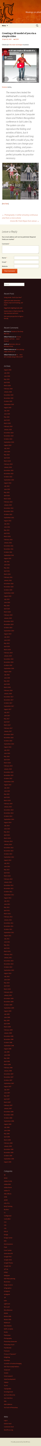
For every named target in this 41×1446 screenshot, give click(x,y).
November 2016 (8, 737)
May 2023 (6, 492)
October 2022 (8, 514)
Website (5, 266)
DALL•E (6, 1231)
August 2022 (7, 521)
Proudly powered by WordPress (20, 1442)
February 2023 (8, 502)
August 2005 (7, 1162)
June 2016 (7, 753)
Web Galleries (8, 1404)
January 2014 (8, 844)
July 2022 (6, 524)
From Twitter (8, 1250)
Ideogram (7, 1275)
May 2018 (6, 681)
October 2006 (8, 1118)
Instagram (7, 1291)
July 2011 (6, 939)
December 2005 (8, 1149)
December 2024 (8, 433)
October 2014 (8, 816)
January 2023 (8, 505)
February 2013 (8, 879)
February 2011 (8, 954)
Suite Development (9, 1379)
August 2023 (7, 483)
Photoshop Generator (10, 1341)
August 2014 (7, 822)
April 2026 (7, 382)
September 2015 (9, 781)
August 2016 (7, 747)
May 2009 (6, 1020)
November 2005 (8, 1152)
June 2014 (7, 829)
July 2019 (6, 637)
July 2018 (6, 675)
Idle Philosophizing (9, 1279)
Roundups (7, 1360)
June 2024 (7, 451)
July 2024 (6, 448)
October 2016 (8, 741)
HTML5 (6, 1272)
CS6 (5, 1228)
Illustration (7, 1282)
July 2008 (6, 1052)
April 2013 (7, 873)
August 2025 (7, 407)
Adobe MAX (7, 1184)
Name (4, 258)
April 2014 (7, 835)
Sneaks (6, 1373)
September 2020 (9, 593)
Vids (5, 1401)
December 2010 (8, 961)
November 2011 (8, 926)
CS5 (5, 1225)
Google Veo (7, 1266)
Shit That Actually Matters (11, 1367)
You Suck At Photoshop (11, 1407)
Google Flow (7, 1257)
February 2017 (8, 728)
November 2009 (8, 1001)
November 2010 (8, 964)
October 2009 (8, 1005)
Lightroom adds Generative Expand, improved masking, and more (13, 303)
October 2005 (8, 1156)
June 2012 (7, 904)
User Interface (8, 1398)
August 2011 (7, 935)
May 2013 (6, 869)
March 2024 (7, 461)
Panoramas (7, 1335)
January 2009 (8, 1033)
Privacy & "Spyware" (10, 1354)
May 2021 (6, 568)
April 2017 (7, 722)
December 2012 (8, 885)
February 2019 (8, 653)
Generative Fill (8, 1253)
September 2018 (9, 668)
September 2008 (9, 1046)
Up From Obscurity (9, 1395)
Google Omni (8, 1260)
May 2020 (6, 605)
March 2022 (7, 536)
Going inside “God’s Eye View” (13, 297)
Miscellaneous (8, 1310)
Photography (8, 1338)
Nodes (6, 1332)
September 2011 (9, 932)
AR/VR (17, 39)
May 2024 (6, 455)
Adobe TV (7, 1190)
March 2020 (7, 612)
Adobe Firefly (8, 1181)
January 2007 (8, 1108)
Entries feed (7, 1424)
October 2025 (8, 401)
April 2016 (7, 759)
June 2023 (7, 489)
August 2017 (7, 709)
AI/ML (5, 1197)
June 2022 (7, 527)
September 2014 (9, 819)
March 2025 (7, 423)
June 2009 (7, 1017)
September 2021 (9, 555)
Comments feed (9, 1427)
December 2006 (8, 1112)
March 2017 (7, 725)
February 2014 (8, 841)
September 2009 (9, 1008)
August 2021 (7, 558)
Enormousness (8, 1244)
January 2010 (8, 995)
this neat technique (15, 45)
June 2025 (7, 414)
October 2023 (8, 477)
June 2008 (7, 1055)
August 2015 (7, 785)
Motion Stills (7, 1316)
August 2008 (7, 1049)
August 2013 (7, 860)
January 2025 (8, 429)
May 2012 (6, 907)
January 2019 (8, 656)
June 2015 (7, 791)
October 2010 (8, 967)
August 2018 (7, 671)
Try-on (6, 1385)
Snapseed (7, 1370)
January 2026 (8, 392)
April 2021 (7, 571)
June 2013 (7, 866)
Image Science (8, 1285)
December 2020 (8, 583)
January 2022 (8, 543)
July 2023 (6, 486)
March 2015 (7, 800)
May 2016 (6, 756)
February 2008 (8, 1068)
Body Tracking (8, 1206)
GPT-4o (6, 1269)
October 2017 (8, 703)
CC (5, 1213)
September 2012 (9, 895)
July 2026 (6, 373)
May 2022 (6, 530)
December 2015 (8, 772)
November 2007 (8, 1077)
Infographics (7, 1288)
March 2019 (7, 649)
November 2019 (8, 624)
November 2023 (8, 473)
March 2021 (7, 574)
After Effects (7, 1194)
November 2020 (8, 587)
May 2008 (6, 1058)
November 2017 (8, 700)
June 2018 (7, 678)
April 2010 (7, 986)
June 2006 (7, 1130)
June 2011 (7, 942)
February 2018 (8, 690)
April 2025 (7, 420)
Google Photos (8, 1263)
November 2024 (8, 436)
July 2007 (6, 1090)
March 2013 (7, 876)
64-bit (5, 1178)
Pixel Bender (7, 1348)
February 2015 (8, 803)
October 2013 (8, 854)
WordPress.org (8, 1430)
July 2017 (6, 712)
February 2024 (8, 464)
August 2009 (7, 1011)
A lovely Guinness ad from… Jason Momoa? (12, 339)
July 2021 (6, 561)
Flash (5, 1247)
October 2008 (8, 1042)
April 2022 (7, 533)
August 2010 (7, 973)
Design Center (8, 1238)
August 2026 (7, 370)
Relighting (7, 1357)
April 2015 (7, 797)
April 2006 (7, 1137)
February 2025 (8, 426)
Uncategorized (8, 1392)
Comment (6, 244)
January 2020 (8, 618)
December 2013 (8, 847)
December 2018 (8, 659)
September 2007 (9, 1083)
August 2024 (7, 445)
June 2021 (7, 565)
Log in (5, 1420)
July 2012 (6, 901)
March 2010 (7, 989)
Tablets (6, 1382)
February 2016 (8, 766)
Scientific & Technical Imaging (12, 1363)
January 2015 (8, 807)
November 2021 (8, 549)
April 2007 (7, 1099)
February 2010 (8, 992)
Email (4, 262)
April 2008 (7, 1061)
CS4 (5, 1222)
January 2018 (8, 693)
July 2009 (6, 1014)
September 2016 (9, 744)
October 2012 (8, 891)
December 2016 (8, 734)
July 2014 (6, 825)
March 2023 (7, 499)
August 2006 (7, 1124)
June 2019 (7, 640)
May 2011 (6, 945)
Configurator (8, 1216)
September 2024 (9, 442)
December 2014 (8, 810)
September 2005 (9, 1159)
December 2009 (8, 998)
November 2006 (8, 1115)
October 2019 (8, 627)
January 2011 (8, 957)
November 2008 (8, 1039)
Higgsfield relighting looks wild (13, 308)
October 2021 (8, 552)
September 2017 (9, 706)
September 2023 (9, 480)
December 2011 (8, 923)
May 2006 (6, 1134)
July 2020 (6, 599)
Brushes (6, 1209)
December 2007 (8, 1074)
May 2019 (6, 643)
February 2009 (8, 1030)
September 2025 (9, 404)
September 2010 (9, 970)
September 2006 (9, 1121)
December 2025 (8, 395)
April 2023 (7, 495)
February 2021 (8, 577)
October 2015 (8, 778)
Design (6, 1235)
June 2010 (7, 979)
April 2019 (7, 646)
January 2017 (8, 731)
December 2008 (8, 1036)
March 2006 (7, 1140)
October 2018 (8, 665)
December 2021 (8, 546)
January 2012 (8, 920)
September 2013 (9, 857)
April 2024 (7, 458)
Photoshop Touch (9, 1345)
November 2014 (8, 813)
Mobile (6, 1313)
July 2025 (6, 411)
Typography (7, 1389)
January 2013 (8, 882)
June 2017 (7, 715)
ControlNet (7, 1219)
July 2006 (6, 1127)
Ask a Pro (7, 1203)
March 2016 (7, 763)
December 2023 (8, 470)
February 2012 (8, 917)
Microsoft (7, 1307)
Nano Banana (8, 1326)
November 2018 (8, 662)
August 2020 (7, 596)
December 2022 (8, 508)
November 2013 (8, 851)
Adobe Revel (8, 1187)
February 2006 (8, 1143)
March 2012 (7, 913)
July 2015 (6, 788)
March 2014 (7, 838)
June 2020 (7, 602)
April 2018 (7, 684)
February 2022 (8, 539)
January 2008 (8, 1071)
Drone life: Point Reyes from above (24, 221)
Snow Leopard (8, 1376)
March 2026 (7, 385)
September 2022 (9, 517)
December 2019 (8, 621)
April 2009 (7, 1023)
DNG (5, 1241)
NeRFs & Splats (8, 1329)
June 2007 (7, 1093)
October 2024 (8, 439)
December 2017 (8, 697)
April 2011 (7, 948)
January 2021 (8, 580)
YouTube (5, 204)
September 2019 (9, 631)
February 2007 (8, 1105)
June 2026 (7, 376)
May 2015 (6, 794)
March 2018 (7, 687)
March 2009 (7, 1027)
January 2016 (8, 769)
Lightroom (7, 1304)
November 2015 (8, 775)
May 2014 (6, 832)
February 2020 (8, 615)
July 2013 (6, 863)
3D (4, 1175)
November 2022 (8, 511)
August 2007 (7, 1086)
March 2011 (7, 951)
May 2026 (6, 379)
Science (4, 87)
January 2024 (8, 467)
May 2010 (6, 983)
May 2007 (6, 1096)
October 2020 (8, 590)
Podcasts (7, 1351)
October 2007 (8, 1080)
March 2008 (7, 1064)
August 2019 (7, 634)
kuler (5, 1301)
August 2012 (7, 898)
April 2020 (7, 609)
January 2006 (8, 1146)
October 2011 (8, 929)
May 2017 (6, 719)
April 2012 (7, 910)
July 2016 (6, 750)
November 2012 (8, 888)
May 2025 (6, 417)
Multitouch (7, 1323)
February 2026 (8, 389)
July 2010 (6, 976)
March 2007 (7, 1102)
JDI (5, 1297)
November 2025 (8, 398)
